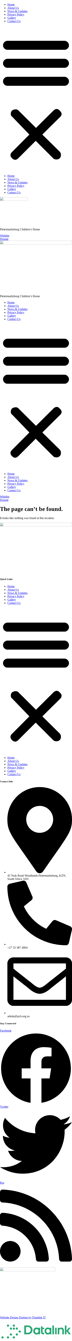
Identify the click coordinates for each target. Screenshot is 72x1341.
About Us (13, 7)
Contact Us (13, 21)
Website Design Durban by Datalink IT (23, 1317)
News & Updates (17, 11)
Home (11, 4)
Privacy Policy (15, 14)
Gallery (11, 17)
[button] (36, 98)
